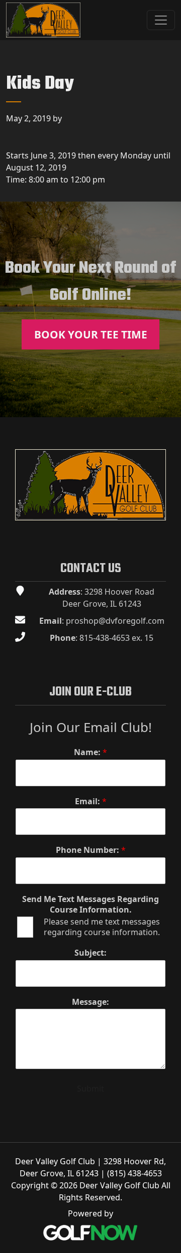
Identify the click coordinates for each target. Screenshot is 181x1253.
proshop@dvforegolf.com (115, 620)
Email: (91, 801)
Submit (90, 1088)
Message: (90, 1002)
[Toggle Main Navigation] (161, 20)
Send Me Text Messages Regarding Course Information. (90, 904)
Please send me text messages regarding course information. (102, 927)
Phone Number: (91, 850)
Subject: (90, 953)
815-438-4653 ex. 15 (116, 637)
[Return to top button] (167, 405)
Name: (90, 752)
